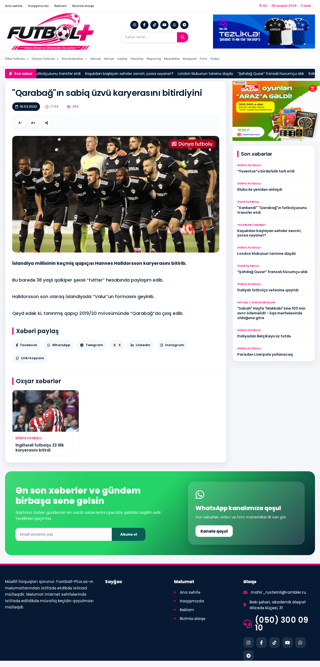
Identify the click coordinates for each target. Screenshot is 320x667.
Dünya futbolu (43, 59)
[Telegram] (184, 25)
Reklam (60, 6)
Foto (203, 59)
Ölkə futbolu (15, 59)
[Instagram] (134, 25)
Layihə (122, 59)
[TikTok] (154, 25)
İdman (109, 59)
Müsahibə (172, 59)
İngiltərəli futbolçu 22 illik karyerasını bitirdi (40, 447)
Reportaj (154, 59)
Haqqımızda (38, 6)
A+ (33, 122)
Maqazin (190, 59)
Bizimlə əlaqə (83, 6)
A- (20, 122)
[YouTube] (164, 25)
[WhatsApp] (174, 25)
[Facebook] (144, 25)
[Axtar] (182, 37)
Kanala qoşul (214, 531)
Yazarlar (137, 59)
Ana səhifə (13, 6)
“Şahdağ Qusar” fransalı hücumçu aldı (246, 73)
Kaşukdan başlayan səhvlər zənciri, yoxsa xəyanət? (104, 73)
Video (215, 59)
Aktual (95, 59)
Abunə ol (128, 534)
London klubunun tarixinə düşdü (180, 73)
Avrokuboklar (73, 59)
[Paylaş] (46, 123)
